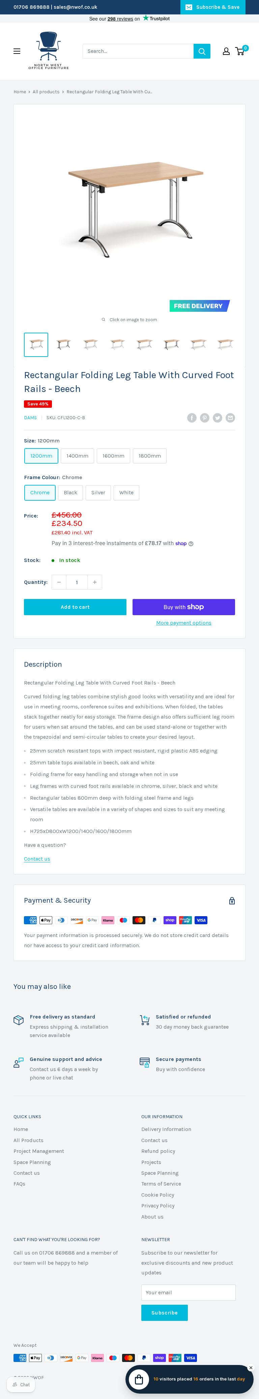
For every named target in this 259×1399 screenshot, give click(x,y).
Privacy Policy (157, 1205)
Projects (151, 1162)
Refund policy (158, 1151)
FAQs (19, 1183)
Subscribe (164, 1312)
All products (46, 92)
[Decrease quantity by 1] (59, 582)
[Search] (202, 51)
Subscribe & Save (217, 7)
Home (19, 92)
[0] (240, 51)
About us (152, 1216)
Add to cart (75, 607)
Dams (30, 418)
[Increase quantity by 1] (95, 582)
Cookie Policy (157, 1195)
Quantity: (36, 582)
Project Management (38, 1151)
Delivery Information (166, 1129)
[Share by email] (230, 417)
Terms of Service (161, 1183)
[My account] (226, 51)
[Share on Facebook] (192, 417)
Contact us (37, 859)
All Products (28, 1140)
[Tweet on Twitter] (217, 417)
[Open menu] (16, 51)
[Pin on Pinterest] (204, 417)
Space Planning (32, 1162)
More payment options (183, 623)
